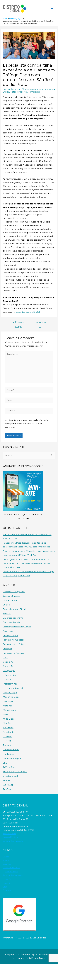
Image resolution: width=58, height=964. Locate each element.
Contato (7, 890)
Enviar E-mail (9, 833)
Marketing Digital (11, 697)
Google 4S (8, 662)
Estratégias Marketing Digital (17, 627)
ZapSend (7, 789)
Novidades (8, 728)
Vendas (6, 780)
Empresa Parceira (11, 622)
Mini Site (7, 723)
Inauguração (9, 670)
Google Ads (8, 666)
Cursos (6, 605)
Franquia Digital (10, 635)
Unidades (7, 883)
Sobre (6, 860)
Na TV (8, 879)
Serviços (7, 864)
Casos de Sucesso (11, 596)
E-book (7, 613)
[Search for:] (29, 455)
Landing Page (10, 692)
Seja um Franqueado (13, 841)
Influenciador (9, 675)
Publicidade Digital (12, 758)
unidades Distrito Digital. (28, 312)
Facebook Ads (10, 631)
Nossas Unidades (11, 837)
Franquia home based (14, 640)
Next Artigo (40, 323)
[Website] (29, 411)
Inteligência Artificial (13, 688)
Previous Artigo (18, 323)
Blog (5, 887)
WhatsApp (8, 785)
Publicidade (9, 754)
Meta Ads (7, 706)
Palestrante (8, 732)
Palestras (7, 736)
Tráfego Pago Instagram (15, 771)
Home (6, 857)
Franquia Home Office (14, 644)
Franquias (7, 648)
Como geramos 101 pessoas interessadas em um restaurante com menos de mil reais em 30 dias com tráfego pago (27, 563)
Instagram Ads (10, 684)
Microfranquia (9, 710)
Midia (5, 714)
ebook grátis (11, 872)
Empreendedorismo (33, 89)
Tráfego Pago (17, 92)
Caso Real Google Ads (14, 591)
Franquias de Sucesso (13, 653)
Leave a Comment (12, 89)
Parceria (7, 741)
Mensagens (8, 701)
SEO (5, 763)
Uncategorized (10, 776)
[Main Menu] (52, 8)
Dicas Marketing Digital (14, 609)
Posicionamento (11, 749)
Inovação (7, 679)
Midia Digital (9, 719)
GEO (5, 657)
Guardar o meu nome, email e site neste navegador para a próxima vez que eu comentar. (26, 423)
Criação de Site (10, 600)
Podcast (7, 745)
